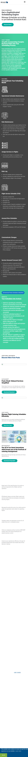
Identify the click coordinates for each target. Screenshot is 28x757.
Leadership (4, 634)
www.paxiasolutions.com (10, 660)
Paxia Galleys (4, 597)
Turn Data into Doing (6, 620)
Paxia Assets (4, 601)
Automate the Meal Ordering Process (9, 615)
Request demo (20, 567)
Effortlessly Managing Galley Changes (9, 614)
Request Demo (7, 24)
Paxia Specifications (6, 594)
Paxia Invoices (4, 600)
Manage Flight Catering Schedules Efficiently (11, 612)
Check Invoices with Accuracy (8, 617)
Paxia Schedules (5, 595)
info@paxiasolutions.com (10, 663)
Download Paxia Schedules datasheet (13, 292)
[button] (24, 2)
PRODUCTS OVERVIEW (6, 591)
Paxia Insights (4, 603)
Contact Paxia (4, 635)
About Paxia (4, 632)
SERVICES (4, 625)
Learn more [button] (18, 751)
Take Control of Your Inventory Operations (10, 618)
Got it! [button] (3, 755)
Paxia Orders (4, 598)
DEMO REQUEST (5, 643)
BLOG (3, 639)
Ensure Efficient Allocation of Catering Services (11, 611)
